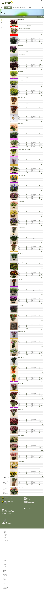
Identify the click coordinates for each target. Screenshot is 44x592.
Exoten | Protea (5, 563)
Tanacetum (5, 551)
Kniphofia (5, 534)
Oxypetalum (5, 541)
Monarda (5, 537)
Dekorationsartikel (6, 497)
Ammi (4, 506)
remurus (4, 559)
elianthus (5, 573)
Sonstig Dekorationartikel (6, 548)
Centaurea (5, 516)
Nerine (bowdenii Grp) (5, 540)
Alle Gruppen (5, 478)
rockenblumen (6, 587)
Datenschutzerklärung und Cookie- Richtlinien (31, 504)
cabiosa (4, 584)
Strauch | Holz (5, 586)
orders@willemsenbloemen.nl (29, 502)
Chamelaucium (6, 517)
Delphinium (5, 498)
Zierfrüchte (5, 589)
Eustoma (4, 561)
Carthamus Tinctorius (5, 515)
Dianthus (4, 500)
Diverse (4, 501)
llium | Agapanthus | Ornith (5, 481)
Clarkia (5, 519)
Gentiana (5, 529)
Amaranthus (5, 505)
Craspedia (5, 521)
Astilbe (5, 510)
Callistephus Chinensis (5, 513)
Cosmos (5, 520)
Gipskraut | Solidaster (5, 569)
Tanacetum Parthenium (5, 553)
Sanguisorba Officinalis (5, 545)
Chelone (5, 518)
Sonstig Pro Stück (5, 550)
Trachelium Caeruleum (5, 555)
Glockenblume (5, 571)
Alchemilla (5, 504)
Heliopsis (5, 531)
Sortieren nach (27, 16)
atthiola (4, 580)
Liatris (5, 536)
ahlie (4, 496)
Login (40, 0)
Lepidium (5, 535)
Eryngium (4, 560)
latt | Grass (5, 490)
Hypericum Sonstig (5, 533)
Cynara (5, 523)
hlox (4, 582)
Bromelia (5, 511)
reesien (4, 564)
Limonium (4, 579)
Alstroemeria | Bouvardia (5, 484)
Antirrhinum (5, 488)
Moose (5, 538)
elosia (4, 492)
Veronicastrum (6, 556)
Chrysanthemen (6, 493)
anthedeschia (5, 588)
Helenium (5, 530)
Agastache (5, 503)
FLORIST (30, 7)
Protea (5, 543)
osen (4, 583)
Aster (4, 489)
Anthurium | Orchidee (5, 486)
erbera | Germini (4, 566)
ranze (4, 576)
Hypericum (5, 575)
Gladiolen (4, 570)
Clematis (4, 494)
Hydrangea (5, 574)
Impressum (25, 506)
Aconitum (5, 502)
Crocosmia (5, 522)
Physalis (5, 542)
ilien (4, 578)
